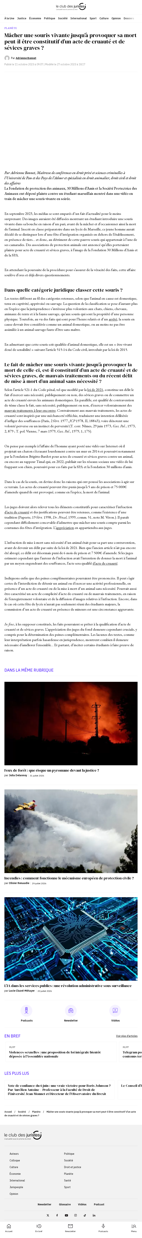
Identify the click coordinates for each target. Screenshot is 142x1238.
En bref (38, 1231)
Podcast (99, 1204)
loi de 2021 (95, 389)
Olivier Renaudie (19, 883)
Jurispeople (16, 1187)
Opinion (116, 18)
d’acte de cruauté (16, 512)
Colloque (15, 1160)
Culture (104, 18)
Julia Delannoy (18, 775)
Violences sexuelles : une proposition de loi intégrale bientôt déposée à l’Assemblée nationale (55, 1054)
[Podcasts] (26, 1010)
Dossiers (129, 18)
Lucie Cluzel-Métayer (22, 990)
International (78, 18)
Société (62, 18)
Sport (93, 18)
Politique (49, 18)
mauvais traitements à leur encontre (30, 410)
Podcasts (103, 1231)
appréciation (65, 527)
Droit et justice (72, 1167)
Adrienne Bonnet (26, 58)
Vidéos (82, 1204)
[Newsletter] (71, 1010)
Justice (21, 18)
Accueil (8, 1231)
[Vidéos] (115, 1011)
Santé (67, 1180)
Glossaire (65, 1204)
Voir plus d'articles (127, 1036)
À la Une (9, 18)
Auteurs (14, 1154)
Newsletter (70, 1231)
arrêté (113, 319)
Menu (134, 1231)
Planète (36, 1111)
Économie (35, 18)
